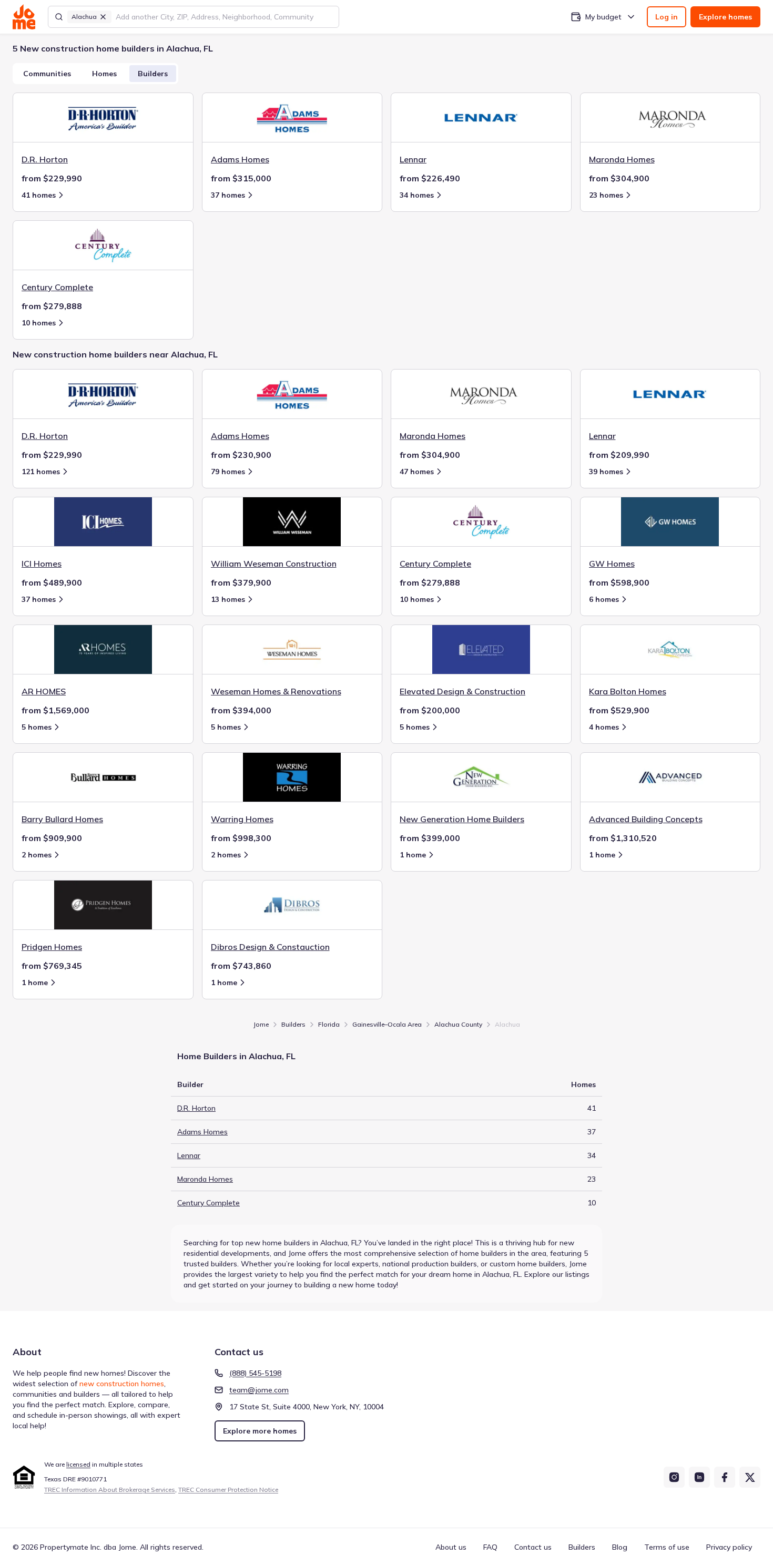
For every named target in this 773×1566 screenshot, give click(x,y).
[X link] (749, 1477)
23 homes (606, 195)
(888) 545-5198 (255, 1373)
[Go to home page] (24, 16)
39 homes (606, 471)
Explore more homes (260, 1431)
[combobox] (224, 16)
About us (450, 1547)
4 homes (604, 727)
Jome (261, 1024)
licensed (78, 1464)
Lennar (188, 1155)
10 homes (39, 322)
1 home (413, 854)
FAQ (490, 1547)
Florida (329, 1024)
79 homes (228, 471)
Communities (47, 73)
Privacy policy (729, 1547)
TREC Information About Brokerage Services (109, 1489)
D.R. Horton (196, 1108)
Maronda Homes (205, 1179)
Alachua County (458, 1024)
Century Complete (208, 1202)
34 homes (417, 195)
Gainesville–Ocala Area (387, 1024)
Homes (104, 73)
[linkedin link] (699, 1477)
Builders (153, 73)
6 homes (604, 599)
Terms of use (666, 1547)
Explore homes (725, 17)
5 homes (37, 727)
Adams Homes (202, 1132)
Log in (666, 17)
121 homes (41, 471)
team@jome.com (259, 1390)
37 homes (228, 195)
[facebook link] (724, 1477)
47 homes (417, 471)
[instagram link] (674, 1477)
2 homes (37, 854)
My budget (603, 17)
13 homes (228, 599)
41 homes (39, 195)
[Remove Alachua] (103, 17)
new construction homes (121, 1383)
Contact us (533, 1547)
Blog (619, 1547)
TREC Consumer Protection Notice (228, 1489)
